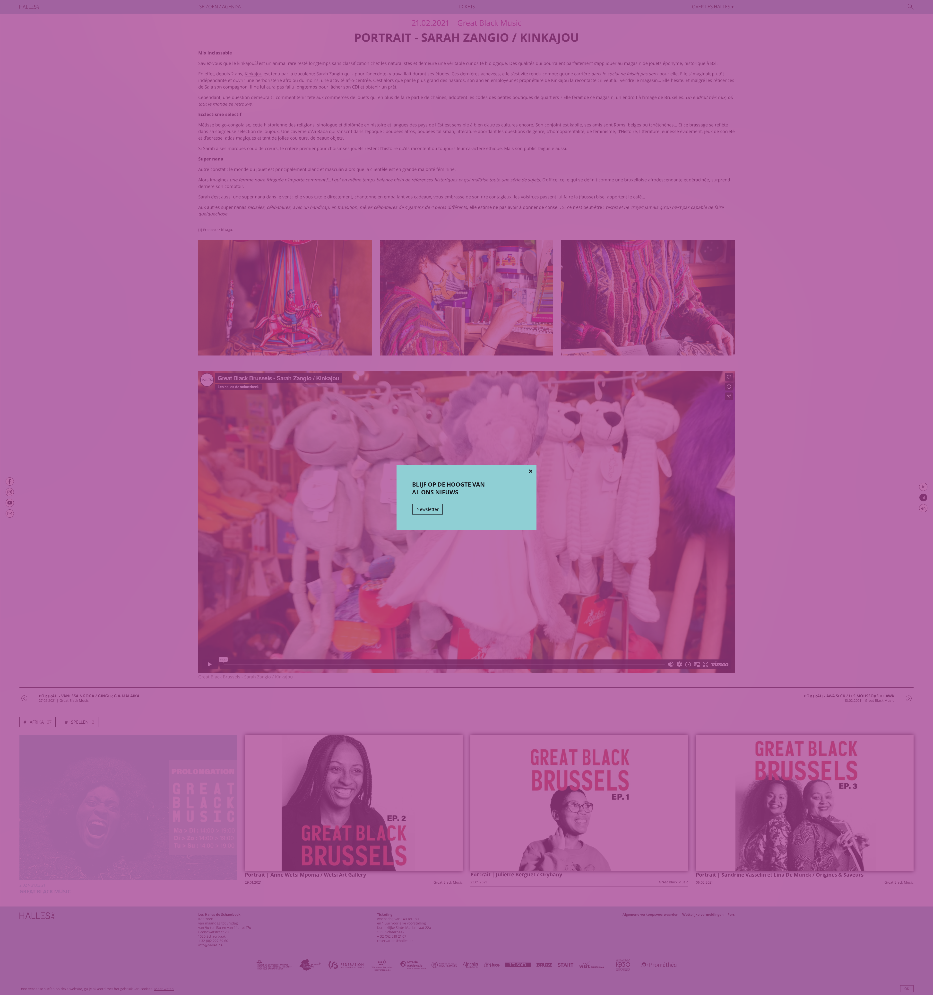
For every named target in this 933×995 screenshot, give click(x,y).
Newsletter (427, 509)
